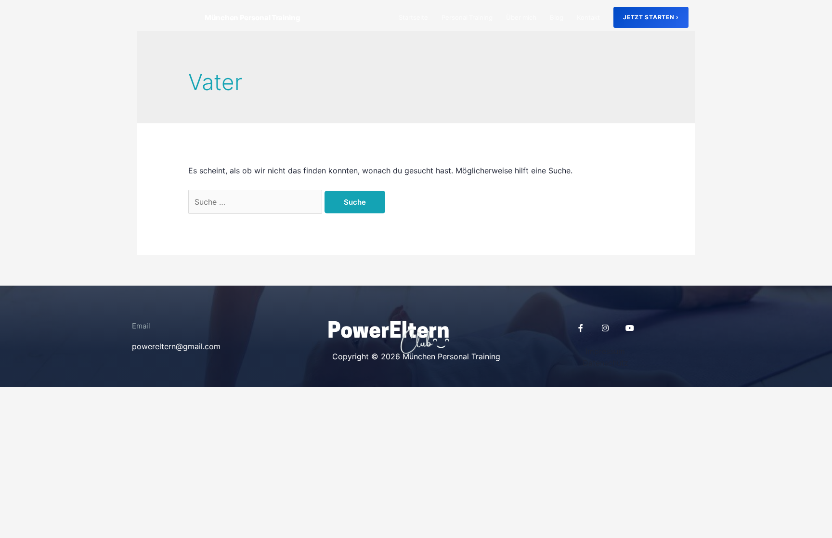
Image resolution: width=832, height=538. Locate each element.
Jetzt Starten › (651, 17)
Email (141, 325)
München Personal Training (252, 17)
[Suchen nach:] (256, 202)
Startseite (413, 17)
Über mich (521, 17)
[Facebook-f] (580, 328)
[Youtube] (629, 328)
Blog (556, 17)
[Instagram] (605, 328)
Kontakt (588, 17)
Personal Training (467, 17)
